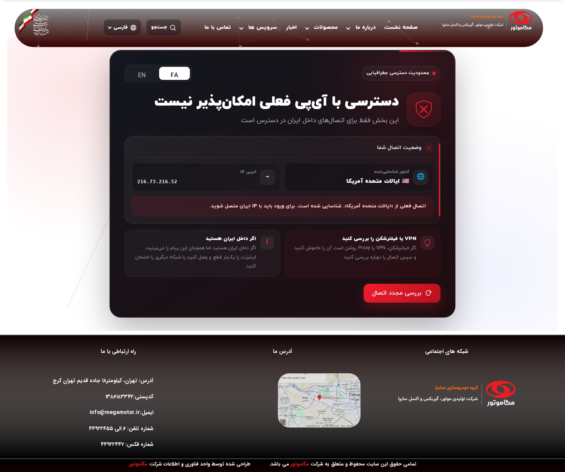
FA (174, 75)
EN (142, 75)
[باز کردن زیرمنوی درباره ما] (348, 28)
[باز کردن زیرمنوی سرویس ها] (241, 28)
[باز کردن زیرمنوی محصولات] (307, 28)
